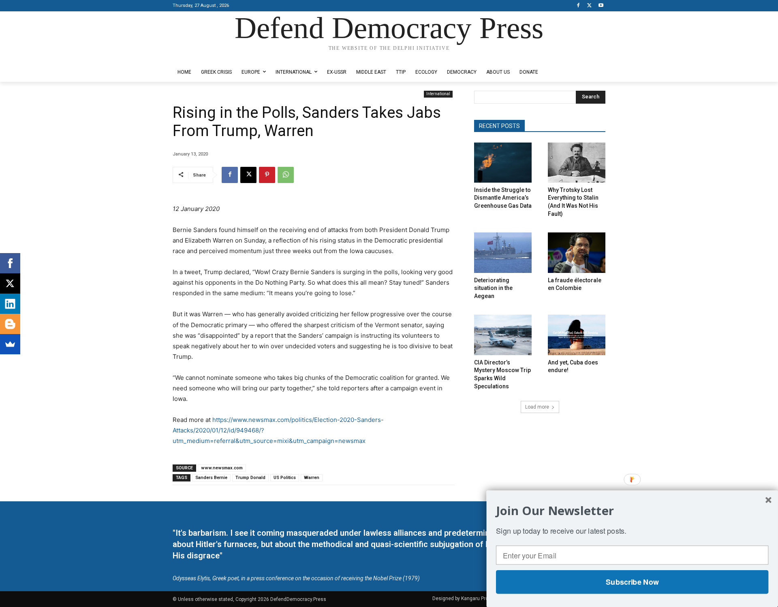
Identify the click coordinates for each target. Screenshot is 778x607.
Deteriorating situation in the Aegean (493, 288)
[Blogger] (10, 324)
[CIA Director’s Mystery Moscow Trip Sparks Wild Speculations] (503, 335)
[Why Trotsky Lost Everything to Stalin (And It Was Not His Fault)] (576, 163)
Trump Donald (250, 477)
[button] (632, 510)
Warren (311, 477)
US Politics (285, 477)
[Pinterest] (267, 175)
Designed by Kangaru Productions (204, 56)
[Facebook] (578, 6)
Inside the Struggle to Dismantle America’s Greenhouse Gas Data (503, 198)
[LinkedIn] (10, 304)
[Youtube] (600, 6)
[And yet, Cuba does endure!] (576, 335)
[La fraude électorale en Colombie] (576, 252)
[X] (589, 6)
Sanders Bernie (211, 477)
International (438, 94)
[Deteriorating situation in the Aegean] (503, 252)
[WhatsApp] (286, 175)
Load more (537, 407)
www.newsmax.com (222, 468)
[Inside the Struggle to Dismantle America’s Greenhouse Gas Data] (503, 163)
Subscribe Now (632, 582)
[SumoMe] (10, 344)
